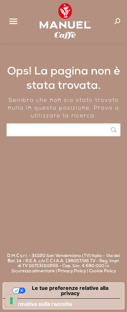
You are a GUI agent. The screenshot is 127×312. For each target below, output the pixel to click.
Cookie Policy (102, 271)
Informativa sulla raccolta (40, 304)
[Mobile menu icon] (13, 21)
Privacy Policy (72, 271)
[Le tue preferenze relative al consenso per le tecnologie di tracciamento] (11, 300)
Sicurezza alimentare (33, 271)
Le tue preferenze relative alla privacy (70, 290)
